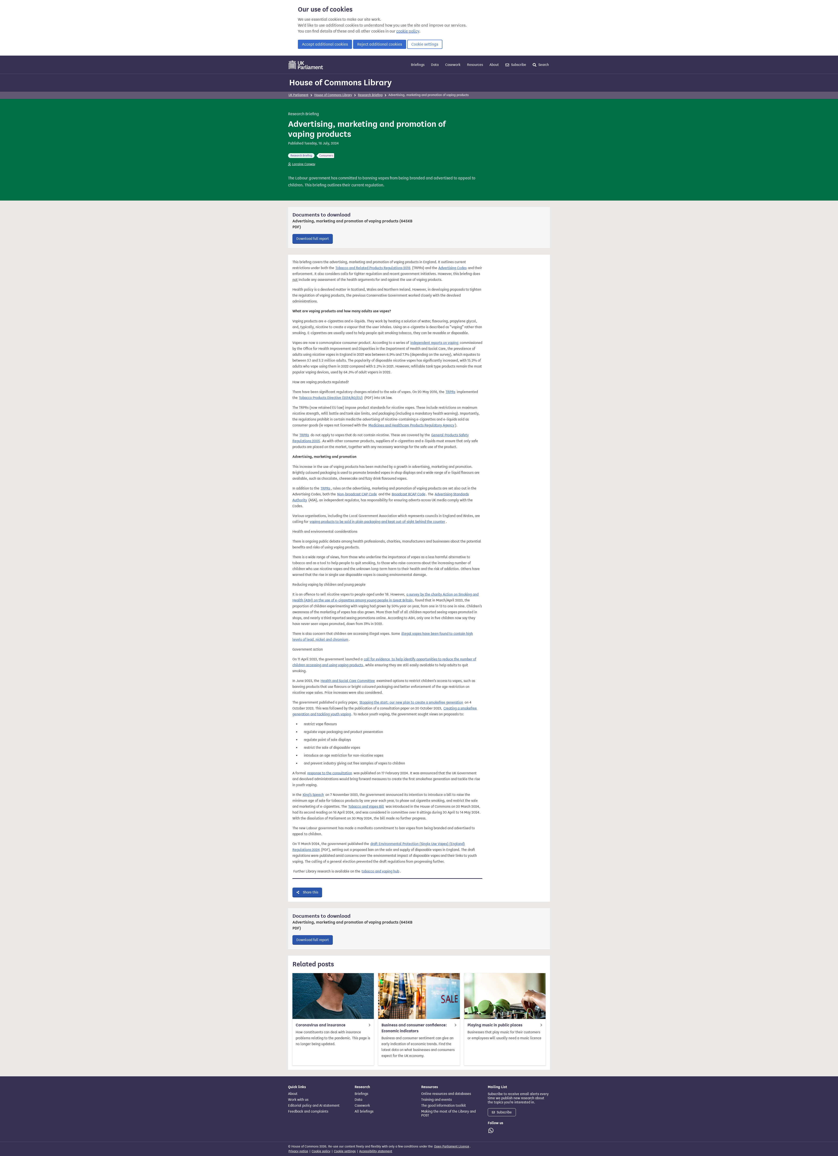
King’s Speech (313, 795)
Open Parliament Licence (451, 1146)
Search (543, 65)
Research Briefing (370, 95)
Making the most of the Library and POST (448, 1113)
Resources (475, 65)
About (494, 65)
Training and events (436, 1100)
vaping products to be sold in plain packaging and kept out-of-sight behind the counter (377, 522)
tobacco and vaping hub (380, 871)
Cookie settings (424, 44)
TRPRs (450, 392)
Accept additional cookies (325, 44)
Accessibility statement (375, 1151)
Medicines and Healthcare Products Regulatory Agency (411, 425)
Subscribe (518, 65)
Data (435, 65)
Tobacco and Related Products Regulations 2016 (372, 268)
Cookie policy (321, 1151)
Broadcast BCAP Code (408, 494)
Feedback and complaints (308, 1111)
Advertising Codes (452, 268)
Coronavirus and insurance (320, 1025)
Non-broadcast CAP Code (357, 494)
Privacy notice (298, 1151)
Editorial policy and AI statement (314, 1106)
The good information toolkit (443, 1106)
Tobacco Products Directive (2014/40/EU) (331, 398)
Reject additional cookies (379, 44)
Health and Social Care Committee (348, 681)
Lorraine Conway (303, 164)
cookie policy (407, 31)
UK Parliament (298, 95)
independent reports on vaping (434, 343)
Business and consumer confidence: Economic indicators (414, 1028)
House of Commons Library (340, 82)
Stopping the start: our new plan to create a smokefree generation (411, 702)
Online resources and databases (446, 1094)
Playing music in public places (494, 1025)
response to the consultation (329, 773)
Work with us (298, 1100)
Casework (452, 65)
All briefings (364, 1111)
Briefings (417, 65)
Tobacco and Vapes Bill (366, 806)
